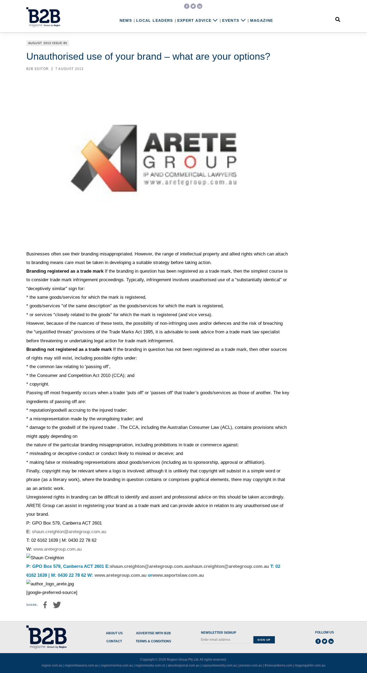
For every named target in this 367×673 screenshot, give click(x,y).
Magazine (261, 21)
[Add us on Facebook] (186, 6)
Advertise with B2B (153, 633)
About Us (114, 633)
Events (230, 21)
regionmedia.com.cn (150, 665)
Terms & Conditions (153, 641)
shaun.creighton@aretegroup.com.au (69, 531)
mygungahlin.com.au (310, 665)
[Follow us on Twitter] (193, 6)
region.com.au (52, 665)
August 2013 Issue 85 (47, 43)
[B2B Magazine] (43, 17)
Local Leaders (154, 21)
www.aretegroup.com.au (57, 549)
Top (346, 657)
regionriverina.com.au (117, 665)
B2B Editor (37, 69)
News (126, 21)
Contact (114, 641)
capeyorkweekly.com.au (219, 665)
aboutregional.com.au (184, 665)
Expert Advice (194, 21)
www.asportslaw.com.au (178, 575)
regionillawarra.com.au (82, 665)
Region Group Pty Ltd (182, 659)
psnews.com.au (250, 665)
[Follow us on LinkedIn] (199, 6)
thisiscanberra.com (278, 665)
